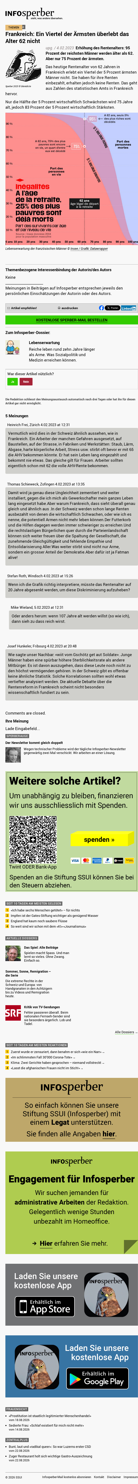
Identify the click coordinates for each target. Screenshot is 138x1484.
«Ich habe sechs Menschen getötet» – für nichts (45, 910)
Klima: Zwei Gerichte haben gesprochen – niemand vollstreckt (56, 1062)
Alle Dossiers (124, 1032)
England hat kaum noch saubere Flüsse (39, 921)
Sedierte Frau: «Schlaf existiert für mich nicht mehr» (46, 1425)
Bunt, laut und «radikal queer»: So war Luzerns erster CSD (50, 1446)
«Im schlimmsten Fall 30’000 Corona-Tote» (41, 1057)
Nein (26, 382)
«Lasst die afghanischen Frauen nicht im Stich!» (45, 1068)
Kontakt (99, 1477)
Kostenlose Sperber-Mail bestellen (71, 319)
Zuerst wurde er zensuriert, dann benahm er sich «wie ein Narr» (56, 1052)
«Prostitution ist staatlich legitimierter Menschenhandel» (50, 1416)
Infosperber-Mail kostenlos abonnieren (66, 1477)
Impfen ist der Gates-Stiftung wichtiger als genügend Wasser (54, 915)
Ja (12, 382)
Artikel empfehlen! (24, 308)
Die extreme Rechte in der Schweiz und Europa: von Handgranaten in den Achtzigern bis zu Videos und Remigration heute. (28, 988)
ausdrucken (70, 308)
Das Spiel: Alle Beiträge (41, 947)
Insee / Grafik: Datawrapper (89, 248)
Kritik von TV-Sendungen (42, 1007)
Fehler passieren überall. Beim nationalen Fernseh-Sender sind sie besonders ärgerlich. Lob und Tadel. (47, 1018)
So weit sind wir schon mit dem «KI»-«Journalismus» (48, 926)
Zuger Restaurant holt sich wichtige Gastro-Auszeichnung (50, 1456)
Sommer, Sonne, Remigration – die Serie (28, 973)
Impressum (131, 1477)
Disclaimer (114, 1477)
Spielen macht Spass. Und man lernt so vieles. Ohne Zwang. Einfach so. (46, 957)
